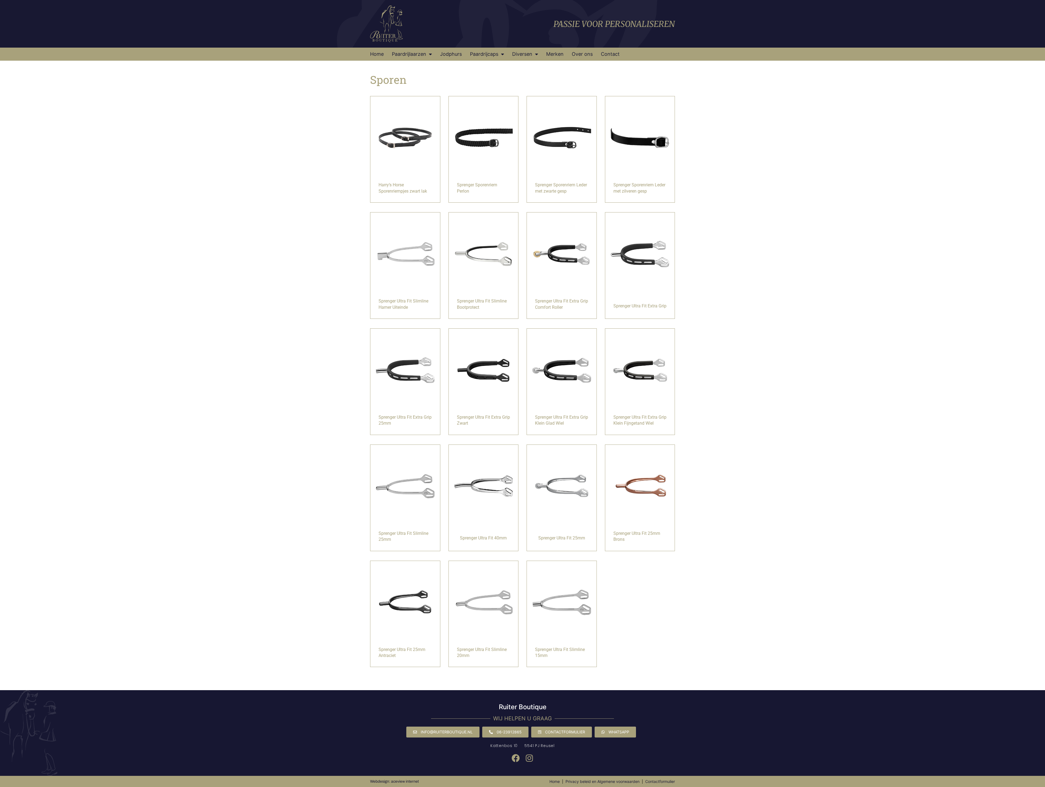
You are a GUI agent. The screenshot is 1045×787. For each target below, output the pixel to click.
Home (377, 54)
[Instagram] (529, 758)
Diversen (522, 54)
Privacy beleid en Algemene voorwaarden (602, 781)
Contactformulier (660, 781)
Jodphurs (451, 54)
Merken (555, 54)
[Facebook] (516, 758)
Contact (610, 54)
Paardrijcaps (484, 54)
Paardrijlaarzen (409, 54)
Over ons (582, 54)
